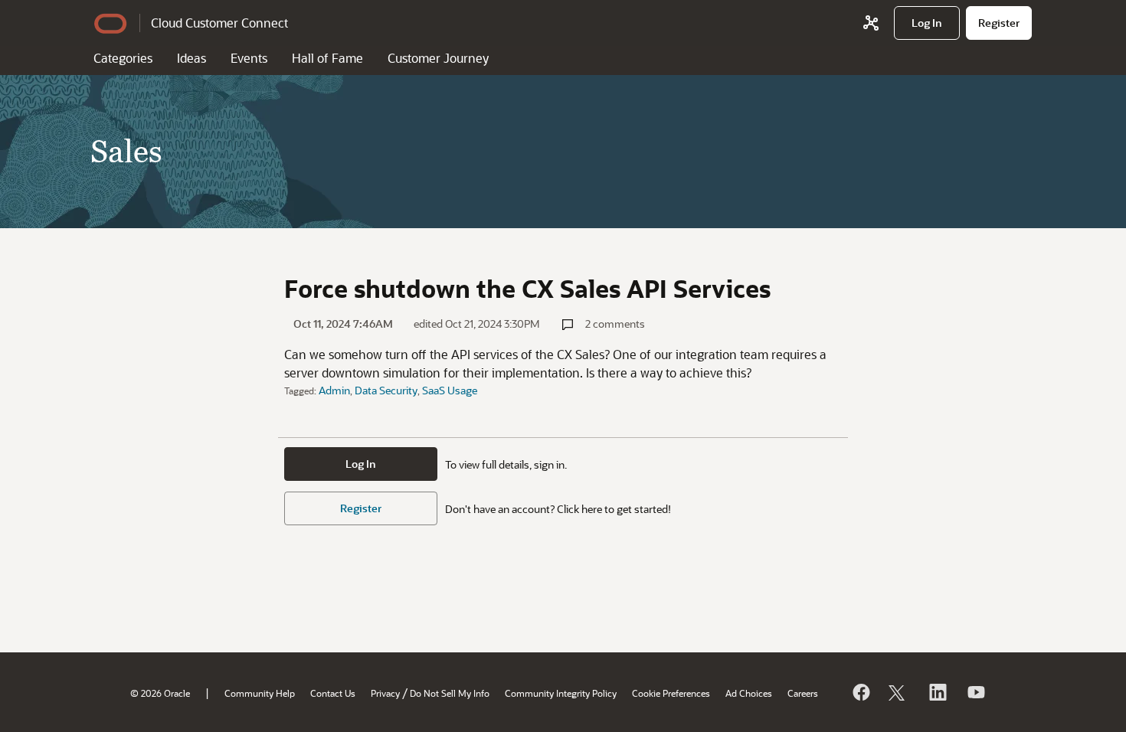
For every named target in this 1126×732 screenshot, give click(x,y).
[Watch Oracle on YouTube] (975, 692)
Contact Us (332, 693)
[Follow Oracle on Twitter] (898, 692)
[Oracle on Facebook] (860, 692)
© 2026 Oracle (160, 693)
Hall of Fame (327, 58)
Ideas (191, 58)
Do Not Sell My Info (449, 693)
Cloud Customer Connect (219, 23)
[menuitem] (927, 23)
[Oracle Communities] (871, 23)
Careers (802, 693)
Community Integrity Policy (561, 693)
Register (360, 508)
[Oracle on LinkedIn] (937, 692)
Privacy (385, 693)
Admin (334, 390)
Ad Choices (748, 693)
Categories (122, 58)
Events (249, 58)
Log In (360, 463)
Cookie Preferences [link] (671, 693)
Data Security (386, 390)
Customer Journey (438, 58)
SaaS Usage (449, 390)
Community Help (259, 693)
